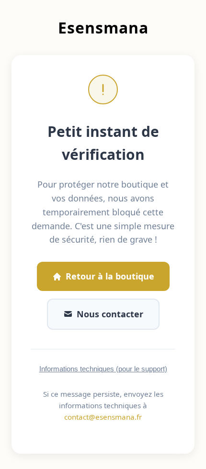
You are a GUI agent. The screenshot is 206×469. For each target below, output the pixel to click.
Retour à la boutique (110, 276)
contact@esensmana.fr (103, 417)
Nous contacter (110, 314)
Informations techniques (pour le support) (103, 369)
